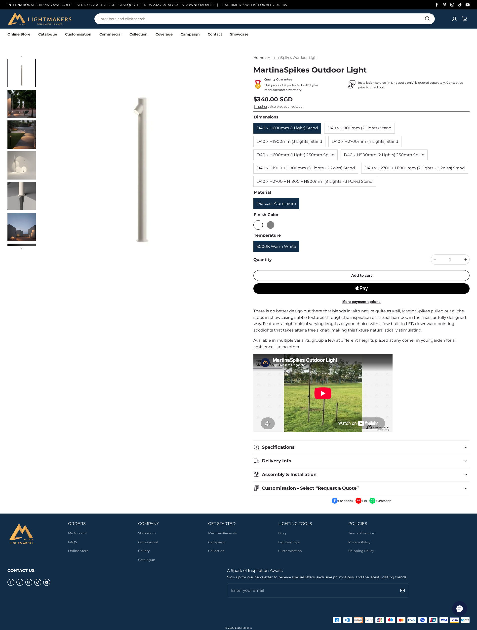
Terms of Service (361, 533)
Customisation (78, 34)
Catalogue (47, 34)
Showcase (239, 34)
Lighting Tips (289, 542)
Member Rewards (222, 533)
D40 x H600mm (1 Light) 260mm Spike (295, 154)
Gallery (144, 551)
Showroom (147, 533)
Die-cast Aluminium (276, 203)
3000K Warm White (276, 246)
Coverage (164, 34)
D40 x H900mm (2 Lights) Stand (359, 128)
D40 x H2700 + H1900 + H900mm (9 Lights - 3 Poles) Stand (315, 181)
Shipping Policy (361, 551)
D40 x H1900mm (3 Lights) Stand (289, 141)
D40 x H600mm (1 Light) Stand (287, 128)
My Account (77, 533)
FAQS (72, 542)
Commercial (110, 34)
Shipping (260, 106)
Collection (138, 34)
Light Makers (243, 628)
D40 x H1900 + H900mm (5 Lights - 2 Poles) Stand (306, 168)
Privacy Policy (359, 542)
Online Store (18, 34)
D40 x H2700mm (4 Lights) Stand (365, 141)
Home (258, 57)
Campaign (190, 34)
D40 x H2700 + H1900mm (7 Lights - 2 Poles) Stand (414, 168)
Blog (282, 533)
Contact (215, 34)
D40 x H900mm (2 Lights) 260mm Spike (384, 154)
